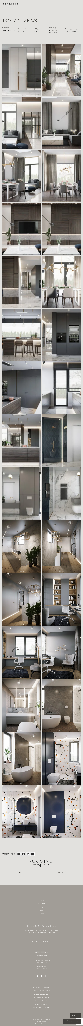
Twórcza (46, 1024)
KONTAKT (41, 914)
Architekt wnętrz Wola (41, 1004)
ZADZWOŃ (75, 1016)
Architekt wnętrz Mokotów (41, 990)
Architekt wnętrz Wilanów (41, 1001)
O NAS (41, 897)
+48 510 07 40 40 (41, 956)
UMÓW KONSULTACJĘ (72, 1021)
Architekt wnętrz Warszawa (41, 987)
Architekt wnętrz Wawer (41, 997)
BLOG (41, 911)
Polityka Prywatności (44, 1019)
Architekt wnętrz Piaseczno (41, 1007)
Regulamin (36, 1019)
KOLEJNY (61, 872)
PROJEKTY (41, 904)
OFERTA (41, 900)
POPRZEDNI (23, 872)
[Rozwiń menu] (77, 3)
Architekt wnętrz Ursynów (41, 994)
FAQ (41, 907)
